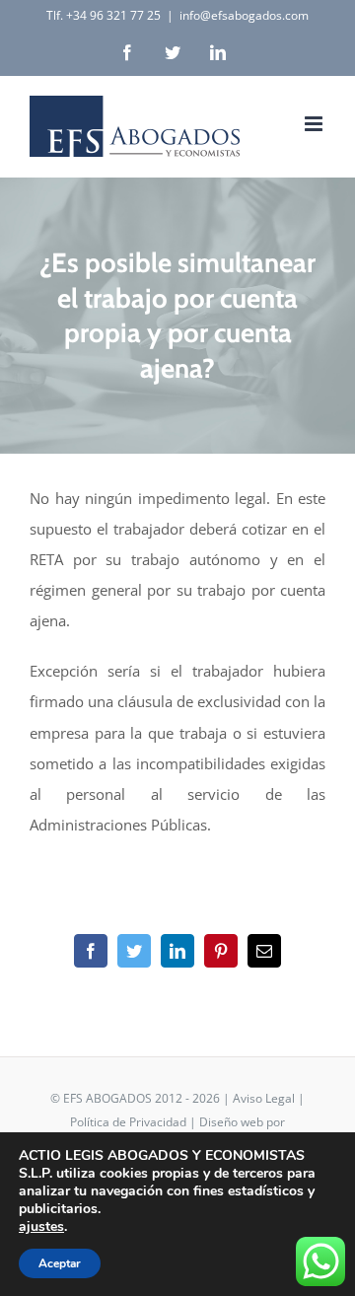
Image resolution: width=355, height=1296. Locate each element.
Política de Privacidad (128, 1122)
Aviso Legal (264, 1098)
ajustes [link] (41, 1226)
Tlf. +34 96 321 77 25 (103, 15)
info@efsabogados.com (244, 15)
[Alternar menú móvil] (315, 123)
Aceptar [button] (59, 1263)
